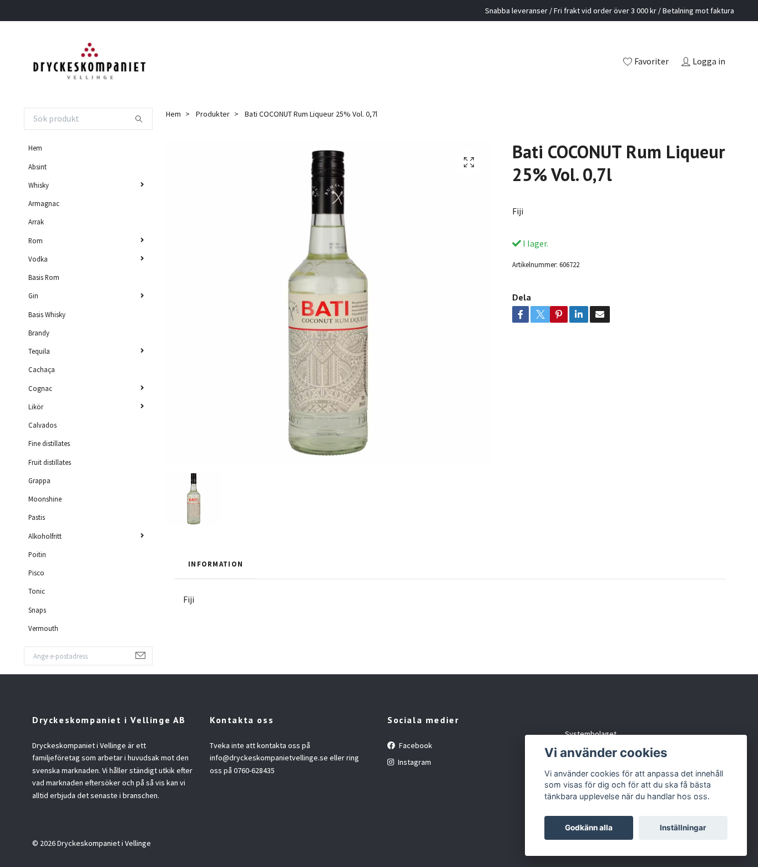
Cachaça (41, 369)
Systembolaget (590, 734)
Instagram (413, 762)
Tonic (36, 591)
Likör (35, 406)
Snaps (37, 609)
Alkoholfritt (45, 536)
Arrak (36, 221)
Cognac (40, 388)
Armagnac (43, 203)
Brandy (38, 332)
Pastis (36, 517)
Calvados (42, 424)
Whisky (38, 185)
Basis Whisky (46, 314)
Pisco (36, 572)
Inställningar (683, 827)
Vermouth (43, 628)
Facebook (414, 745)
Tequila (39, 351)
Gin (33, 295)
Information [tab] (215, 563)
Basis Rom (43, 277)
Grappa (39, 480)
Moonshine (45, 498)
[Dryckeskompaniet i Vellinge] (89, 62)
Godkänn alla (589, 827)
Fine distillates (49, 443)
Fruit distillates (49, 462)
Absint (37, 166)
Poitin (37, 554)
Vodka (38, 258)
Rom (35, 240)
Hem (35, 147)
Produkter (213, 114)
